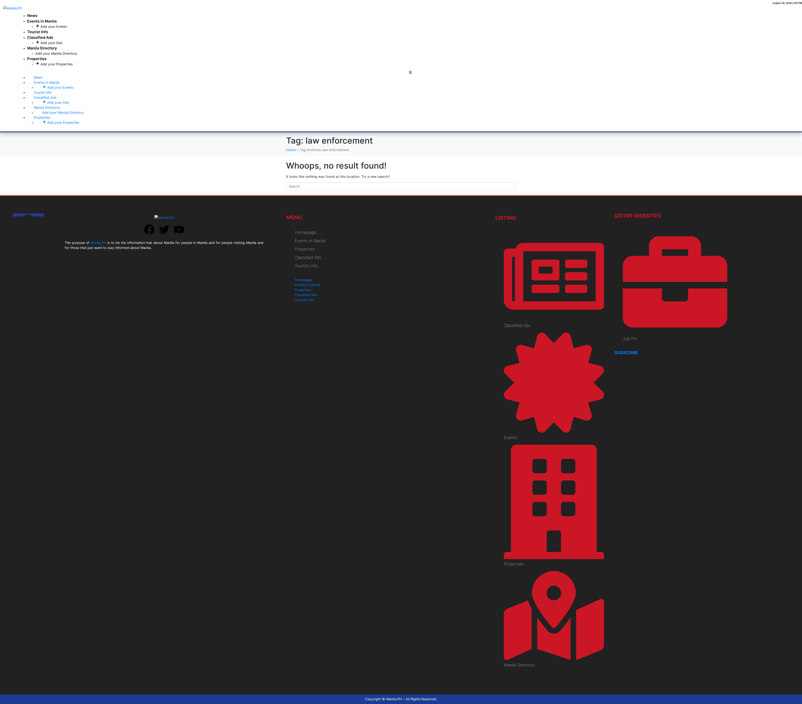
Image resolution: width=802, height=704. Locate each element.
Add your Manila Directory (56, 53)
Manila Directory (42, 48)
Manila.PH (98, 243)
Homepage (305, 232)
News (32, 15)
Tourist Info (37, 32)
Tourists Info (306, 265)
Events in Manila (42, 21)
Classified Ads (40, 37)
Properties (37, 59)
